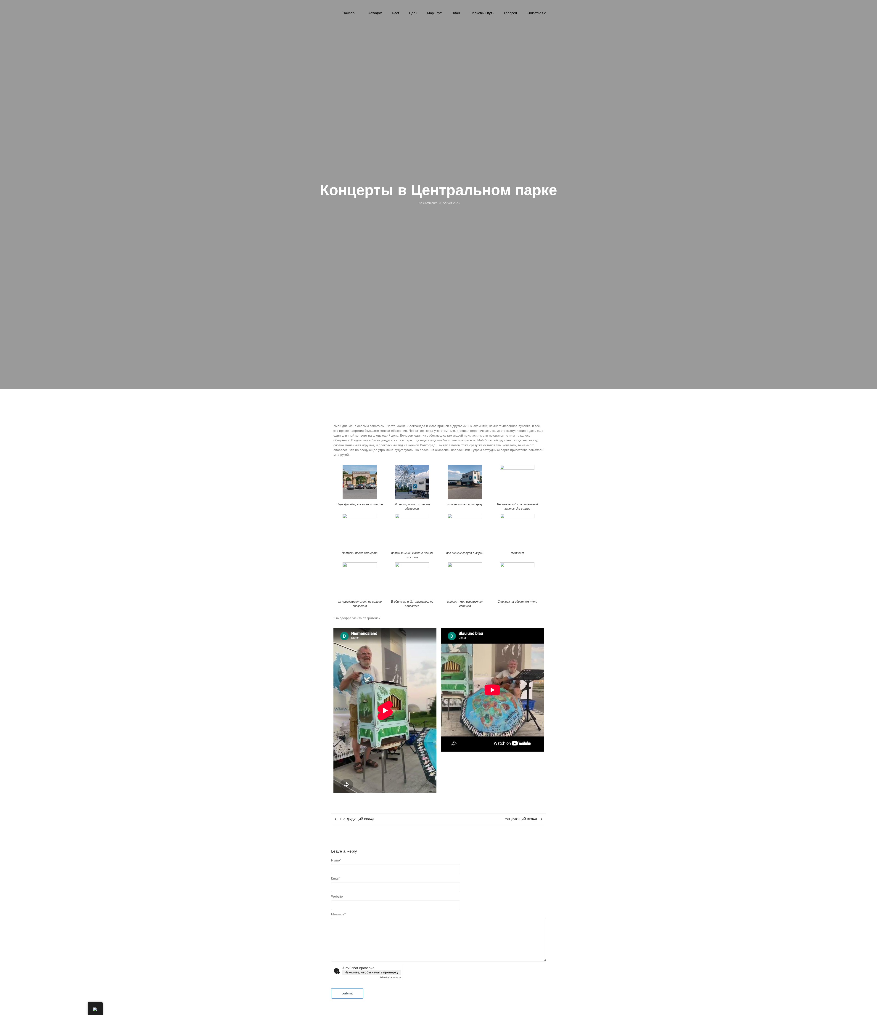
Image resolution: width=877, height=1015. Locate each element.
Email (335, 878)
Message (338, 914)
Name (336, 860)
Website (337, 896)
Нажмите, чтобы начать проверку (371, 972)
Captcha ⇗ (390, 977)
